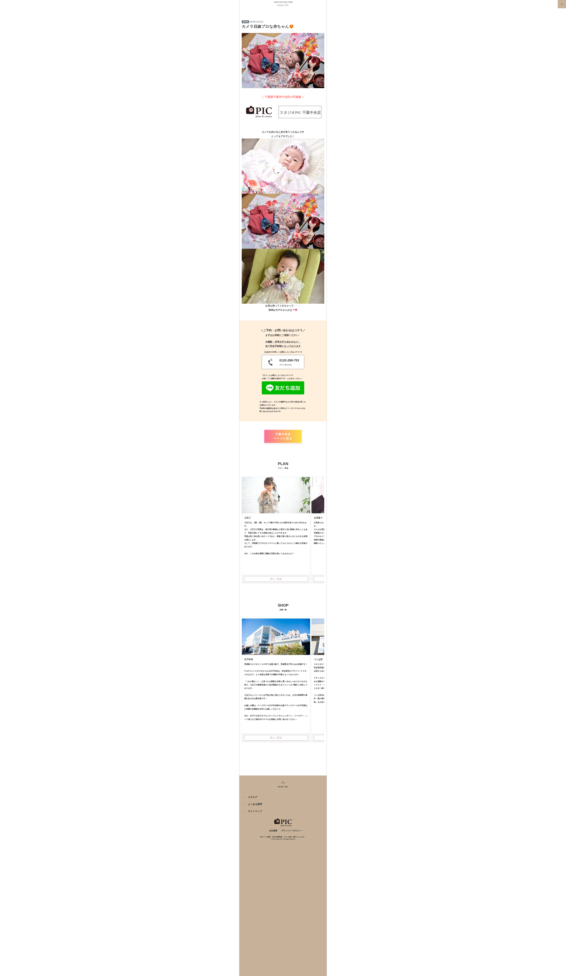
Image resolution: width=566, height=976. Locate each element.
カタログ (252, 797)
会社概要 (273, 831)
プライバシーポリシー (291, 831)
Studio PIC (283, 5)
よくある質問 (255, 804)
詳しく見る (276, 579)
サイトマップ (255, 811)
